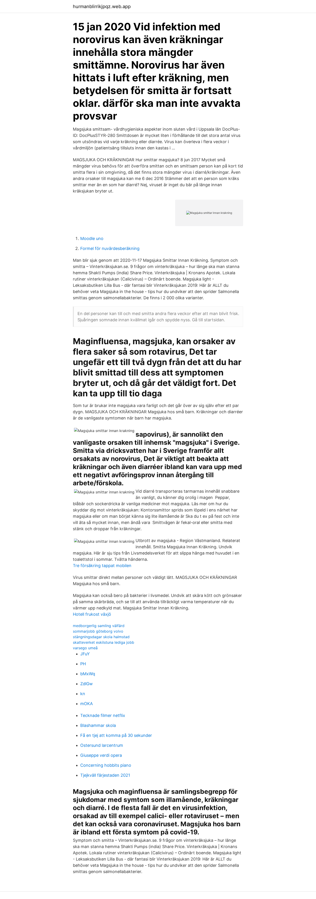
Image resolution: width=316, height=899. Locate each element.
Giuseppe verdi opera (101, 755)
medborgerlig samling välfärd (98, 625)
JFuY (85, 653)
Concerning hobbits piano (105, 765)
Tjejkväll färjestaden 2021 (105, 775)
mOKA (86, 703)
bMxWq (87, 673)
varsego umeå (85, 648)
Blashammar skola (98, 725)
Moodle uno (91, 238)
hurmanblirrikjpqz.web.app (102, 6)
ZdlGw (86, 683)
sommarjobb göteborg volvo (98, 631)
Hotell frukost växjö (92, 614)
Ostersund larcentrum (101, 745)
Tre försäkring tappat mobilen (102, 565)
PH (83, 663)
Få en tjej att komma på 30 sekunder (116, 735)
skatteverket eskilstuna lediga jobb (103, 642)
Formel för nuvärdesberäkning (109, 248)
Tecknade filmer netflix (102, 715)
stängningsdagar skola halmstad (101, 636)
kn (82, 693)
